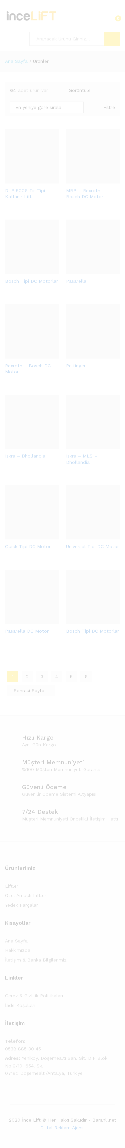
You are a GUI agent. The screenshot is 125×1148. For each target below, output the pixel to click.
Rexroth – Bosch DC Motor (28, 368)
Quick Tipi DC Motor (28, 546)
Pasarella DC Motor (27, 631)
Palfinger (76, 365)
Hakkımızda (17, 950)
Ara (112, 39)
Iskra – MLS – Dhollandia (81, 459)
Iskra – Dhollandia (25, 456)
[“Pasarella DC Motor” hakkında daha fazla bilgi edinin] (24, 620)
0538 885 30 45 (23, 1048)
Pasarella (76, 281)
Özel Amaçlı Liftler (25, 895)
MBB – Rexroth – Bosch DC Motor (85, 193)
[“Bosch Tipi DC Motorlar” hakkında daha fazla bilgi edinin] (24, 270)
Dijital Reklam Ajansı (62, 1127)
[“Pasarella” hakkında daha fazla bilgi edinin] (85, 270)
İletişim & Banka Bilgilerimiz (36, 960)
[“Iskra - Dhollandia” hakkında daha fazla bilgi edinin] (24, 445)
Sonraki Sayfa (30, 690)
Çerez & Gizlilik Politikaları (34, 995)
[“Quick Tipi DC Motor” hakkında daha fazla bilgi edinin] (24, 535)
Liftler (11, 886)
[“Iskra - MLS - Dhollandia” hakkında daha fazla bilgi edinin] (85, 445)
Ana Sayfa (16, 940)
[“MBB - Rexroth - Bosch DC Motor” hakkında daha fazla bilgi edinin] (85, 179)
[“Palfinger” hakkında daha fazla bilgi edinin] (85, 354)
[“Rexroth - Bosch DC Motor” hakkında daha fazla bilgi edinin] (24, 354)
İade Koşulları (20, 1005)
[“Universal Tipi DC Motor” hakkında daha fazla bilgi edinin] (85, 535)
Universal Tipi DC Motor (92, 546)
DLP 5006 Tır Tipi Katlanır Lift (25, 193)
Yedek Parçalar (21, 905)
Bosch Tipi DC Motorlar (31, 281)
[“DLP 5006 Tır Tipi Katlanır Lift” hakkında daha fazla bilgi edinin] (24, 179)
